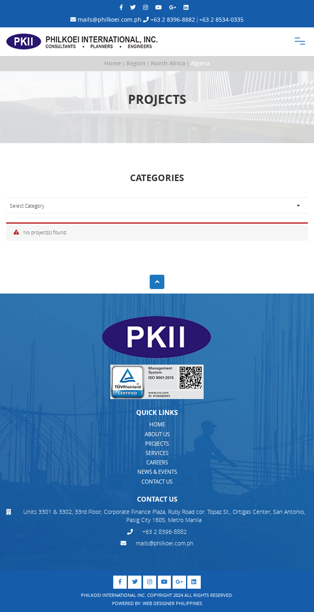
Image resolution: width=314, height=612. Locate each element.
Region (136, 63)
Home (112, 63)
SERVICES (157, 453)
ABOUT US (157, 434)
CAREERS (157, 462)
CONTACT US (157, 481)
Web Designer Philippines (172, 603)
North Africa (168, 63)
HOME (157, 424)
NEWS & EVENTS (157, 471)
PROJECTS (157, 443)
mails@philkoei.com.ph (108, 20)
